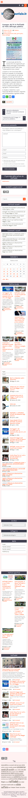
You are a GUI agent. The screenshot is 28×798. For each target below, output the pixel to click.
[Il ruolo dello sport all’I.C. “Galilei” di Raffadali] (7, 630)
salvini (20, 782)
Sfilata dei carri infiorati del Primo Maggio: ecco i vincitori (17, 388)
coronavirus (21, 767)
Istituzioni (6, 649)
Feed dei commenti (6, 549)
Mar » (7, 279)
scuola (8, 784)
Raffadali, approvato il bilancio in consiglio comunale (20, 345)
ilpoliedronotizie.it (5, 181)
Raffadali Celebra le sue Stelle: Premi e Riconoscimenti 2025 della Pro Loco (7, 585)
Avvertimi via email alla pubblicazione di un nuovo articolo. (15, 166)
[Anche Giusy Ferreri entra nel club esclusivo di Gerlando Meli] (5, 714)
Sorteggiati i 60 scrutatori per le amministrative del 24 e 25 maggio (7, 295)
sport (9, 787)
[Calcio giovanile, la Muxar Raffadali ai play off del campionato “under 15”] (20, 577)
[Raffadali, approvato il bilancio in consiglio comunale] (20, 339)
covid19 (11, 769)
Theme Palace (14, 796)
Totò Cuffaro (22, 787)
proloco (7, 782)
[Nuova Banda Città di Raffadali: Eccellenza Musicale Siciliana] (14, 663)
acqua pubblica (9, 102)
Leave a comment (7, 32)
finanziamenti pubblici (18, 773)
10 (4, 271)
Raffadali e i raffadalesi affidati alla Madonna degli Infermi (17, 414)
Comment (4, 376)
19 (10, 274)
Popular (3, 371)
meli (13, 777)
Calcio (17, 599)
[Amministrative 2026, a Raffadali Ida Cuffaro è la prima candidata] (20, 313)
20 (14, 274)
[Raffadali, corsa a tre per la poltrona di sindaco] (20, 289)
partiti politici (20, 33)
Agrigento (18, 626)
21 (17, 274)
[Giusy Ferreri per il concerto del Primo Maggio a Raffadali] (5, 736)
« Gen (3, 279)
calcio (23, 765)
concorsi (7, 767)
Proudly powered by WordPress (9, 794)
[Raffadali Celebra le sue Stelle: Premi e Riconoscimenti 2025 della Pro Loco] (7, 577)
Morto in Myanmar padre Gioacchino (17, 378)
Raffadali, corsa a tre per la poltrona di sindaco (12, 220)
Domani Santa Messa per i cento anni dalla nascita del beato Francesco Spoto (13, 239)
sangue (22, 782)
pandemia (17, 777)
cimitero (3, 767)
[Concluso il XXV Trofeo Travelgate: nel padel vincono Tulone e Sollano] (20, 604)
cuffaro (19, 769)
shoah (15, 784)
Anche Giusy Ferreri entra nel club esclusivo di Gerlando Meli (17, 456)
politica (11, 779)
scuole (11, 784)
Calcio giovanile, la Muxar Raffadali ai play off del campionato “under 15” (20, 585)
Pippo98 (4, 243)
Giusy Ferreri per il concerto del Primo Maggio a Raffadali (17, 735)
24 (4, 276)
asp (15, 765)
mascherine (9, 777)
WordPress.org (5, 551)
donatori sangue (15, 771)
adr (9, 765)
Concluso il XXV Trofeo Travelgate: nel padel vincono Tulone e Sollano (19, 611)
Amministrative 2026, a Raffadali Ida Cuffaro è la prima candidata (20, 319)
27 (14, 276)
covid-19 (4, 769)
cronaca (15, 769)
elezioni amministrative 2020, (10, 33)
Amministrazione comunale (7, 364)
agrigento (12, 765)
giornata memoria (4, 775)
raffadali (13, 781)
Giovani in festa (11, 775)
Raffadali (8, 35)
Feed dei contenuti (6, 546)
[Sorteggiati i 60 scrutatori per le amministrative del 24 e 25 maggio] (7, 289)
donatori (10, 771)
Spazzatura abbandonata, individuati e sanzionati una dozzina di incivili (15, 112)
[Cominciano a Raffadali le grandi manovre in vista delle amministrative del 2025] (7, 339)
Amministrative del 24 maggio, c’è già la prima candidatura (11, 118)
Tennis (17, 787)
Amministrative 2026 (6, 310)
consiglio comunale (12, 767)
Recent (4, 374)
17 (4, 274)
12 (10, 271)
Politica (3, 35)
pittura (22, 777)
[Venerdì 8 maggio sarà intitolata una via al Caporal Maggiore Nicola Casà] (5, 694)
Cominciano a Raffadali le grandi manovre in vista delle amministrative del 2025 (7, 347)
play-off (7, 779)
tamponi (13, 787)
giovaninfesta (18, 775)
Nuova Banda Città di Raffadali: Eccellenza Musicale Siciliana (16, 421)
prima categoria (18, 779)
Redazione (16, 30)
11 (7, 271)
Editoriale (13, 404)
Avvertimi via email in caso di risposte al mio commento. (14, 163)
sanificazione (4, 784)
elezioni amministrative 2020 (12, 772)
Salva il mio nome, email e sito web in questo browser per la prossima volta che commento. (14, 161)
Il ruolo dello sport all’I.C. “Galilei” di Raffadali (7, 635)
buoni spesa (18, 765)
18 (7, 274)
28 (17, 276)
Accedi (3, 544)
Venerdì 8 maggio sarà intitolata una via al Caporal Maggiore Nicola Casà (18, 439)
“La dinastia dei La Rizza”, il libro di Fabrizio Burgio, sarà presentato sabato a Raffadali (13, 235)
